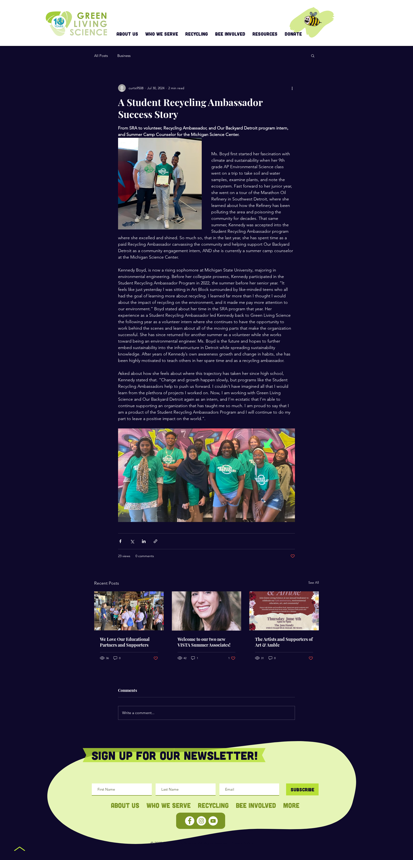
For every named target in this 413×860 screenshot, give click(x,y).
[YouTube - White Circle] (213, 821)
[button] (312, 55)
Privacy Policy (242, 843)
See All (313, 582)
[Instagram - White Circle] (201, 821)
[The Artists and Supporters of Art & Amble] (284, 610)
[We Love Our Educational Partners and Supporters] (129, 610)
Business (123, 55)
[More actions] (292, 88)
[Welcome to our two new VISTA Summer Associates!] (206, 611)
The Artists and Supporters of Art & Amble (284, 642)
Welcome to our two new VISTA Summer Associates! (204, 642)
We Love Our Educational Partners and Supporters (125, 642)
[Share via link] (155, 541)
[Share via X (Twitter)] (132, 541)
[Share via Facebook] (120, 541)
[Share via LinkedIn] (143, 541)
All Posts (101, 55)
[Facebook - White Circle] (189, 821)
